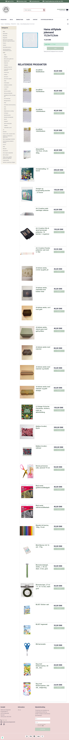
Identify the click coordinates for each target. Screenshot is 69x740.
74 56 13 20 (4, 720)
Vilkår (28, 19)
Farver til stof (6, 72)
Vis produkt (59, 73)
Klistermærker (6, 82)
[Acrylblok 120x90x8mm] (27, 115)
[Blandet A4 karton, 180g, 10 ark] (27, 530)
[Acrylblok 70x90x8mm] (27, 95)
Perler (5, 102)
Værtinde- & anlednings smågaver (9, 162)
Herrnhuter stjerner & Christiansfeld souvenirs (7, 50)
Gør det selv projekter (8, 78)
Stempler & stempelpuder (8, 117)
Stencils (5, 119)
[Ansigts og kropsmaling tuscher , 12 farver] (27, 194)
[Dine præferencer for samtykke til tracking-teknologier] (2, 737)
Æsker (5, 54)
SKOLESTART (5, 150)
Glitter (5, 80)
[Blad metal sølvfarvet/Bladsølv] (27, 511)
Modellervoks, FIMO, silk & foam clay (9, 96)
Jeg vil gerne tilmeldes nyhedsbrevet (43, 725)
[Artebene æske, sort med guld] (27, 313)
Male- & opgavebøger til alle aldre (9, 139)
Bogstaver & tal (6, 60)
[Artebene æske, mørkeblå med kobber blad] (27, 293)
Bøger (4, 31)
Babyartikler (5, 35)
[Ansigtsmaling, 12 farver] (27, 174)
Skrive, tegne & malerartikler (8, 152)
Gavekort (4, 45)
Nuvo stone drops (7, 98)
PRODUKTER (3, 19)
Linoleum (5, 89)
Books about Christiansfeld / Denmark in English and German (9, 40)
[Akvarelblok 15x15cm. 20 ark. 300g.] (27, 154)
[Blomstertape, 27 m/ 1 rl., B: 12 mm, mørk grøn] (27, 590)
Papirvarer (4, 148)
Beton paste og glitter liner (8, 58)
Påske (4, 146)
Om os (11, 19)
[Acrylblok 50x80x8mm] (27, 75)
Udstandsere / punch (8, 127)
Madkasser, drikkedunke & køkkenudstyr (7, 136)
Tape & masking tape (8, 123)
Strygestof (6, 121)
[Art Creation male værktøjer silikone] (27, 214)
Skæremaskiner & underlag (9, 111)
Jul (3, 129)
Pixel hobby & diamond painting (9, 104)
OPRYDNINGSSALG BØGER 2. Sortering (8, 142)
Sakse (5, 108)
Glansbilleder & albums (7, 47)
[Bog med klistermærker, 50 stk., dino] (27, 669)
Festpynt (4, 43)
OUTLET (4, 144)
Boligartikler (5, 37)
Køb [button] (55, 48)
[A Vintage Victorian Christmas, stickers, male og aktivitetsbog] (27, 412)
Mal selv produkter (7, 91)
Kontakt (35, 19)
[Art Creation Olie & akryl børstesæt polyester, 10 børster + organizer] (27, 233)
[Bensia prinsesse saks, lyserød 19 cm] (27, 471)
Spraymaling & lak (7, 115)
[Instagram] (4, 724)
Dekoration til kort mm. (8, 67)
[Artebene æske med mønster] (27, 352)
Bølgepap (5, 56)
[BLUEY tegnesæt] (27, 629)
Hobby (4, 52)
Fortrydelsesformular (47, 19)
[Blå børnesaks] (27, 649)
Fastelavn (5, 74)
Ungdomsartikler (6, 160)
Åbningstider (19, 19)
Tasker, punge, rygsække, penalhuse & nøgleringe (7, 158)
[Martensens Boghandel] (11, 10)
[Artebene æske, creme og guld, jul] (27, 273)
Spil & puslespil (5, 154)
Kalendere (4, 131)
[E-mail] (42, 722)
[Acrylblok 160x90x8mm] (27, 134)
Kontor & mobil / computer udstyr (9, 133)
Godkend (42, 729)
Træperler (5, 125)
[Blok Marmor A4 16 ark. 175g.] (27, 550)
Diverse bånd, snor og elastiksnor (8, 70)
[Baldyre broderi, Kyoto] (27, 431)
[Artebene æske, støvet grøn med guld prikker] (27, 332)
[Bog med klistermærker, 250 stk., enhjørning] (27, 689)
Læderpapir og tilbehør (8, 84)
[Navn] (42, 718)
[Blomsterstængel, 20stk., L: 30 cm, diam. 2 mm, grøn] (27, 570)
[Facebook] (1, 724)
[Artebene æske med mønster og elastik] (27, 372)
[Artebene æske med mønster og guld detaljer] (27, 392)
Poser (5, 106)
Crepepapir (6, 65)
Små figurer (6, 113)
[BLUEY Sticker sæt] (27, 610)
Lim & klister (6, 87)
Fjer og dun (6, 76)
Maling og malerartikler (8, 93)
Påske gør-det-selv (7, 100)
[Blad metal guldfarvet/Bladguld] (27, 491)
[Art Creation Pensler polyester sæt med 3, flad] (27, 253)
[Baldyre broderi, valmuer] (27, 451)
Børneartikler (5, 33)
